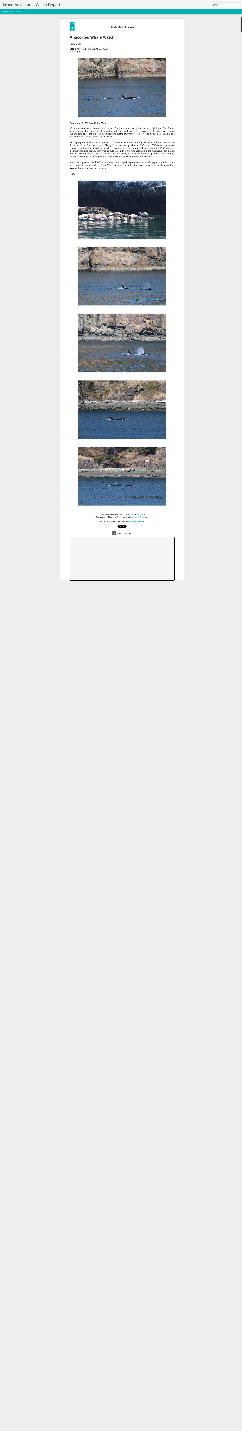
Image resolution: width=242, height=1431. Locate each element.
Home (19, 11)
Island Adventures (136, 521)
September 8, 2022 (122, 26)
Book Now (144, 517)
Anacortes (134, 517)
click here (141, 514)
